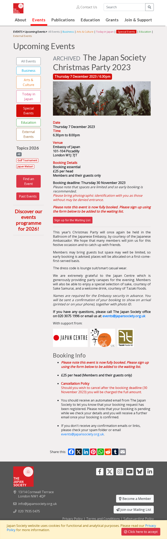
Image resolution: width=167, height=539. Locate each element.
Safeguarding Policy (138, 518)
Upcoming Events (35, 31)
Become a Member (136, 498)
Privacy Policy (72, 518)
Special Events (28, 110)
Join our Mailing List (135, 509)
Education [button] (90, 19)
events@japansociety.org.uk (124, 316)
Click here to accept (142, 531)
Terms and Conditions (103, 518)
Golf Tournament (27, 160)
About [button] (20, 19)
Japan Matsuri (25, 166)
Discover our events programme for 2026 (28, 220)
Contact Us (88, 7)
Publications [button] (63, 19)
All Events (54, 31)
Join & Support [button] (138, 19)
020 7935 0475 (29, 511)
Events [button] (39, 19)
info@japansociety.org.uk (37, 503)
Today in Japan (105, 31)
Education (145, 31)
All (19, 154)
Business (68, 31)
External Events (22, 36)
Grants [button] (112, 19)
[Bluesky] (139, 471)
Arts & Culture (85, 31)
